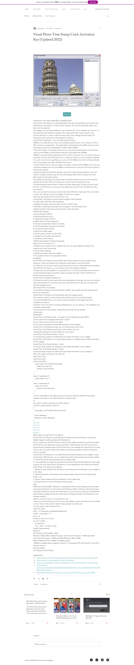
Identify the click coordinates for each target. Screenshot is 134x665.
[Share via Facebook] (34, 578)
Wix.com (51, 660)
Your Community (50, 16)
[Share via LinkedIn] (43, 578)
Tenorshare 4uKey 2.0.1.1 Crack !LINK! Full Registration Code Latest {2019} (66, 617)
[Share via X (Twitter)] (38, 578)
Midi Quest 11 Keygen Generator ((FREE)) (96, 617)
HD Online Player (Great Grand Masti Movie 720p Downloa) (36, 602)
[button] (107, 16)
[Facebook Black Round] (91, 660)
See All (108, 594)
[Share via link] (47, 578)
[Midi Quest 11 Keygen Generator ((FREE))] (96, 605)
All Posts (26, 16)
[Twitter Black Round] (102, 660)
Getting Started (37, 16)
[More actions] (100, 28)
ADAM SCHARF (102, 9)
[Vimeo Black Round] (107, 660)
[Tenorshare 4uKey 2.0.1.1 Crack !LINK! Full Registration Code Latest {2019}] (67, 605)
